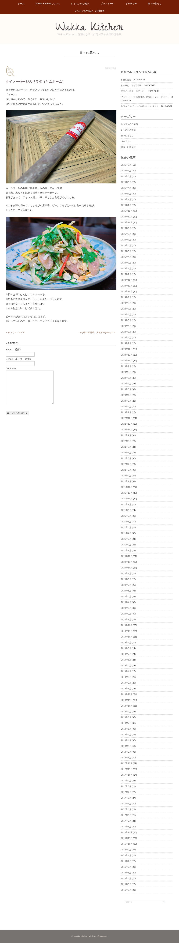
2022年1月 (126, 481)
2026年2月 (126, 199)
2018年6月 (126, 729)
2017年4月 (126, 809)
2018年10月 (127, 706)
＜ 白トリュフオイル (15, 332)
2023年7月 (126, 378)
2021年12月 (127, 487)
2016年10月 (127, 844)
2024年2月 (126, 337)
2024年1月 (126, 343)
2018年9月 (126, 711)
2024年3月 (126, 332)
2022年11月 (127, 424)
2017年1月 (126, 826)
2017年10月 (127, 775)
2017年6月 (126, 798)
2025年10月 (127, 222)
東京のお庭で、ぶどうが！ (133, 91)
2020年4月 (126, 602)
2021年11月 (127, 493)
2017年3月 (126, 815)
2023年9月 (126, 366)
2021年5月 (126, 527)
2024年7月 (126, 309)
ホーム (20, 3)
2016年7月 (126, 861)
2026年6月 (126, 176)
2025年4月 (126, 257)
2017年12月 (127, 763)
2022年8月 (126, 441)
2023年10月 (127, 360)
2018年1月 (126, 757)
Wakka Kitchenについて (47, 3)
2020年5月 (126, 596)
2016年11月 (127, 838)
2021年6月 (126, 521)
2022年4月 (126, 464)
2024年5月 (126, 320)
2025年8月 (126, 234)
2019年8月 (126, 648)
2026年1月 (126, 205)
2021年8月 (126, 510)
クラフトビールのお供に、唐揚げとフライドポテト (145, 97)
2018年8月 (126, 717)
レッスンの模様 (128, 130)
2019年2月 (126, 683)
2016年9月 (126, 849)
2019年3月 (126, 677)
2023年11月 (127, 355)
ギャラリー (131, 3)
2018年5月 (126, 734)
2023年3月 (126, 401)
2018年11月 (127, 700)
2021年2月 (126, 545)
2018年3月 (126, 746)
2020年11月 (127, 562)
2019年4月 (126, 671)
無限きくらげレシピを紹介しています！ (140, 106)
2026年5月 (126, 182)
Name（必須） (14, 349)
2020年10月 (127, 568)
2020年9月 (126, 573)
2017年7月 (126, 792)
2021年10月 (127, 498)
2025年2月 (126, 268)
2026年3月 (126, 194)
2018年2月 (126, 752)
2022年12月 (127, 418)
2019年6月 (126, 660)
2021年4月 (126, 533)
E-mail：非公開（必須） (19, 358)
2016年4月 (126, 878)
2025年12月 (127, 211)
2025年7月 (126, 240)
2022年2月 (126, 475)
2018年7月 (126, 723)
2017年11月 (127, 769)
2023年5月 (126, 389)
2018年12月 (127, 694)
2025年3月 (126, 263)
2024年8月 (126, 303)
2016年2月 (126, 890)
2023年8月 (126, 372)
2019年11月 (127, 631)
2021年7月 (126, 516)
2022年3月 (126, 470)
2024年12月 (127, 280)
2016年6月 (126, 867)
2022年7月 (126, 447)
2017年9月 (126, 780)
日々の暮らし (155, 3)
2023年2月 (126, 406)
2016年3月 (126, 884)
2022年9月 (126, 435)
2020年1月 (126, 619)
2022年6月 (126, 452)
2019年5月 (126, 665)
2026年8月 (126, 165)
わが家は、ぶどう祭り (131, 85)
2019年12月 (127, 625)
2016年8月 (126, 855)
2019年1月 (126, 688)
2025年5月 (126, 251)
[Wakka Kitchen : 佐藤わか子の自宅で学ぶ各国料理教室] (89, 23)
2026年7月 (126, 170)
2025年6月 (126, 245)
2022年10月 (127, 429)
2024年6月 (126, 314)
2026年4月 (126, 188)
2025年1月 (126, 274)
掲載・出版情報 (128, 147)
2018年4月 (126, 740)
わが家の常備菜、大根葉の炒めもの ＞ (98, 332)
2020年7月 (126, 585)
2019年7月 (126, 654)
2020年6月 (126, 591)
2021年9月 (126, 504)
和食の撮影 (126, 79)
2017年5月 (126, 803)
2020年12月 (127, 556)
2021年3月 (126, 539)
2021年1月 (126, 550)
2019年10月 (127, 637)
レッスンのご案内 (80, 3)
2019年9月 (126, 642)
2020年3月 (126, 608)
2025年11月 (127, 217)
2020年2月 (126, 614)
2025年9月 (126, 228)
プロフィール (107, 3)
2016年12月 (127, 832)
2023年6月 (126, 383)
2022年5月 (126, 458)
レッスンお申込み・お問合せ (89, 10)
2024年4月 (126, 326)
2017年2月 (126, 821)
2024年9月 (126, 297)
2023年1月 (126, 412)
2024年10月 (127, 291)
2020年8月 (126, 579)
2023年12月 (127, 349)
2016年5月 (126, 873)
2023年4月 (126, 395)
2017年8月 (126, 786)
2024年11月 (127, 286)
